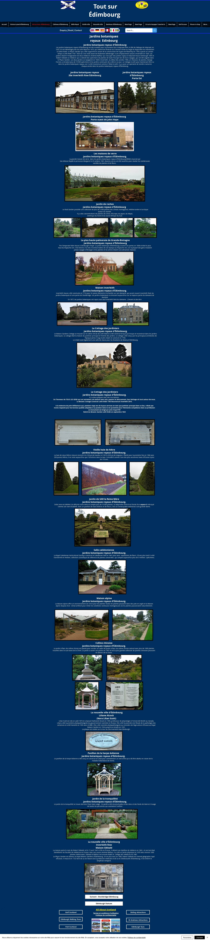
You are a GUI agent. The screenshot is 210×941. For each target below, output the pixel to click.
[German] (97, 30)
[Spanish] (102, 30)
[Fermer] (207, 937)
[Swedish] (117, 30)
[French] (107, 30)
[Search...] (154, 30)
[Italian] (112, 30)
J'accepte (199, 937)
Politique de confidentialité (137, 937)
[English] (92, 30)
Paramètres (187, 937)
